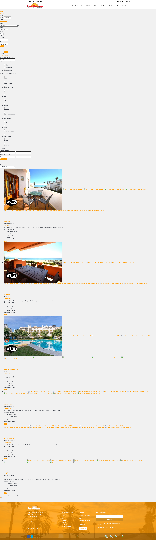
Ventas (88, 5)
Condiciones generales (84, 515)
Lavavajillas (6, 109)
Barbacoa (6, 140)
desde (5, 239)
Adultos (2, 27)
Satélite (5, 96)
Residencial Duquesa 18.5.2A (11, 369)
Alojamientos (79, 5)
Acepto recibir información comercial (107, 527)
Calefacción (6, 105)
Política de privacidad (84, 520)
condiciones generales (103, 524)
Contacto (111, 5)
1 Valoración (7, 374)
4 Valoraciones (7, 298)
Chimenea (6, 145)
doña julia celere (8, 473)
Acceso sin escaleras (9, 132)
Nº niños (2, 37)
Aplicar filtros (3, 159)
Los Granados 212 (8, 294)
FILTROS (2, 13)
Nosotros (102, 5)
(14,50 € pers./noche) (9, 378)
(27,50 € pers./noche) (9, 446)
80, (9, 239)
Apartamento (8, 67)
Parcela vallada (7, 136)
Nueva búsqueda (4, 55)
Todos (6, 65)
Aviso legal (81, 519)
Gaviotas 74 (7, 221)
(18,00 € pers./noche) (9, 481)
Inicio (71, 5)
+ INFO (5, 241)
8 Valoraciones (7, 225)
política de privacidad (113, 523)
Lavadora (6, 123)
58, (9, 387)
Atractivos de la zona (123, 5)
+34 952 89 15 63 (34, 520)
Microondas (7, 92)
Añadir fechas (3, 21)
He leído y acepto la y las (109, 524)
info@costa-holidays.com (36, 522)
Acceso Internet (8, 118)
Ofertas (95, 5)
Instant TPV (83, 528)
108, (9, 490)
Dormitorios (3, 42)
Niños (1, 31)
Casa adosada (8, 70)
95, (9, 421)
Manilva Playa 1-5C (8, 404)
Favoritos (128, 1)
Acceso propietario (120, 1)
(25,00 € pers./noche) (9, 302)
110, (9, 456)
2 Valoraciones (7, 408)
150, (9, 312)
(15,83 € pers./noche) (9, 412)
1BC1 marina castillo (9, 438)
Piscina (5, 78)
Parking (5, 101)
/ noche (13, 239)
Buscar (1, 11)
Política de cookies (83, 517)
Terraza (5, 127)
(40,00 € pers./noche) (9, 229)
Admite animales (8, 83)
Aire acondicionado (8, 87)
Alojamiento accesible (9, 114)
